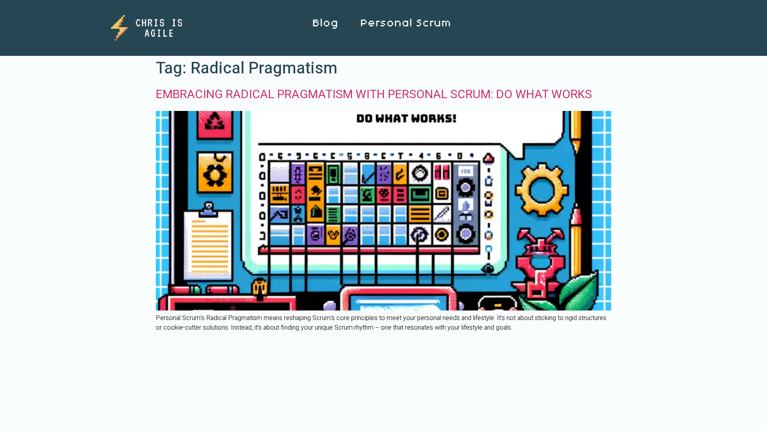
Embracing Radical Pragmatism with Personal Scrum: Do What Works (374, 94)
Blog (325, 23)
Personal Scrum (405, 23)
